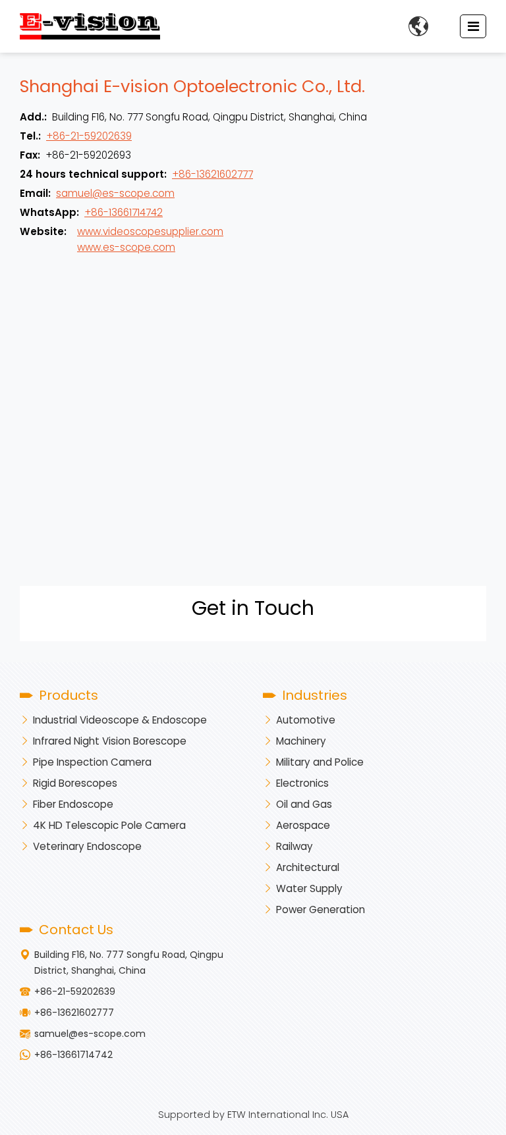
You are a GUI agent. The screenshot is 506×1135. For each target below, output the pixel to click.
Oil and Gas (304, 804)
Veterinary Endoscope (87, 846)
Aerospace (303, 825)
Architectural (307, 867)
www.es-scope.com (126, 247)
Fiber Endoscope (73, 804)
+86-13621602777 (212, 174)
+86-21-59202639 (89, 136)
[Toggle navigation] (473, 26)
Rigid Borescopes (75, 783)
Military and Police (320, 762)
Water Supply (309, 888)
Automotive (305, 720)
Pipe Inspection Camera (92, 762)
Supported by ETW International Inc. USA (253, 1114)
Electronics (302, 783)
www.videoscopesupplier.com (150, 231)
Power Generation (320, 909)
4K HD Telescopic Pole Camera (109, 825)
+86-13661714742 (123, 212)
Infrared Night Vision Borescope (109, 741)
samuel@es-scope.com (115, 193)
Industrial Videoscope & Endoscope (120, 720)
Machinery (301, 741)
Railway (294, 846)
